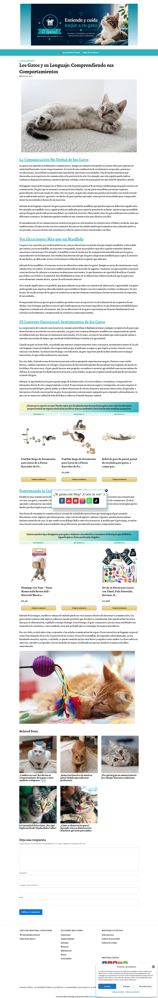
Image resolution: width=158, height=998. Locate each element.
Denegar (126, 986)
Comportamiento (27, 61)
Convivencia (66, 935)
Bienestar (65, 947)
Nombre (23, 873)
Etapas (63, 954)
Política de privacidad (132, 992)
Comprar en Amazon (39, 479)
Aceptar (107, 986)
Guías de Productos (90, 52)
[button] (153, 967)
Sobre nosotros (108, 935)
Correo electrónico (29, 885)
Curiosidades (66, 958)
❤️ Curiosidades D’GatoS (70, 52)
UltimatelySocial (95, 996)
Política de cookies (118, 992)
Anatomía (64, 943)
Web (21, 897)
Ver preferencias (145, 986)
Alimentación (66, 950)
